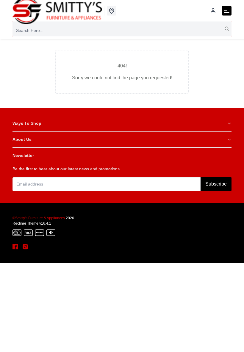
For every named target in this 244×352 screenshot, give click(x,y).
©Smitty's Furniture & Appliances (38, 218)
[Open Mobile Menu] (227, 11)
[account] (213, 11)
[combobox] (122, 30)
